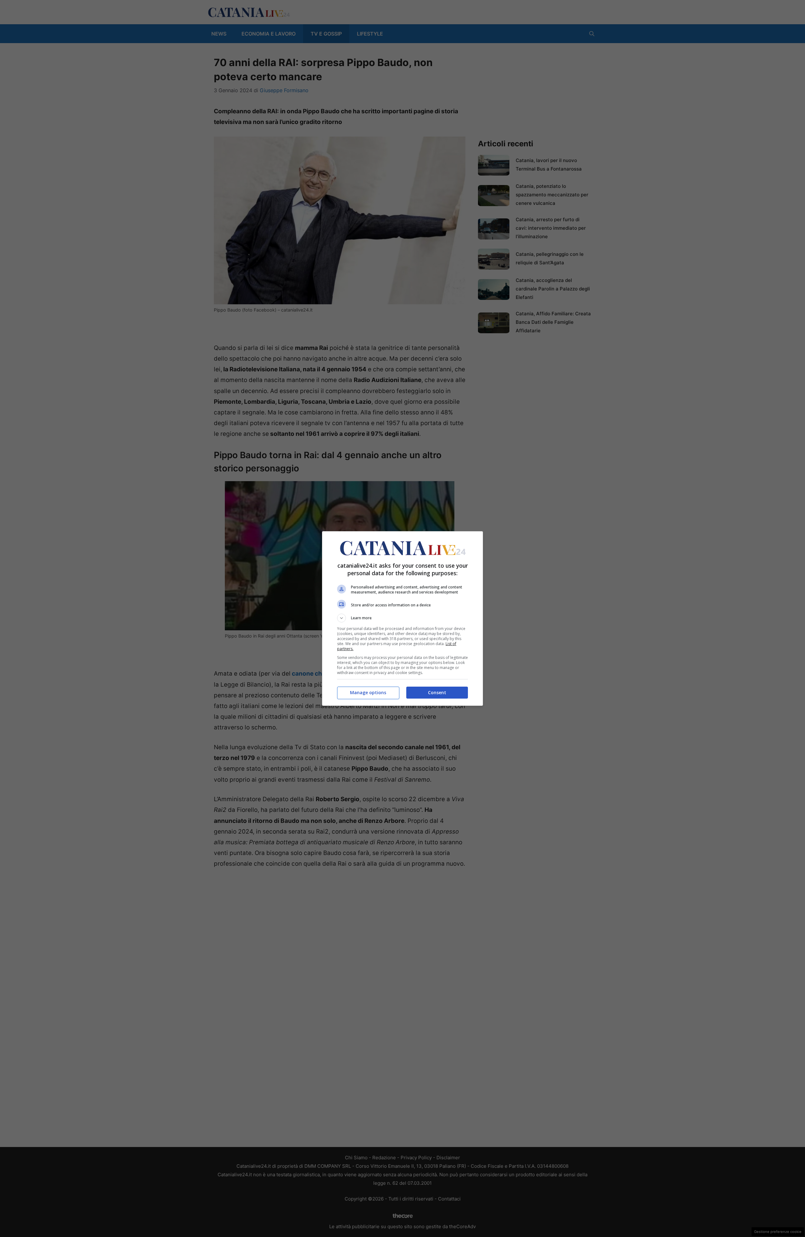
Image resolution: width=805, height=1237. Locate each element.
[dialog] (402, 618)
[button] (402, 618)
